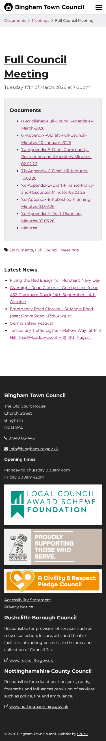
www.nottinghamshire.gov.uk (38, 706)
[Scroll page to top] (95, 730)
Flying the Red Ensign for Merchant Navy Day (55, 280)
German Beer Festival (31, 323)
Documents (15, 20)
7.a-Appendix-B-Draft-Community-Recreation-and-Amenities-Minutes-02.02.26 (56, 156)
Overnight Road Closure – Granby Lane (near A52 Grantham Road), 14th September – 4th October (54, 294)
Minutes (29, 228)
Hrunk (82, 734)
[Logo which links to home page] (44, 7)
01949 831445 (21, 438)
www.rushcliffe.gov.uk (31, 660)
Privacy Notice (18, 606)
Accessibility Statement (27, 599)
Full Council (47, 250)
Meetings (40, 20)
